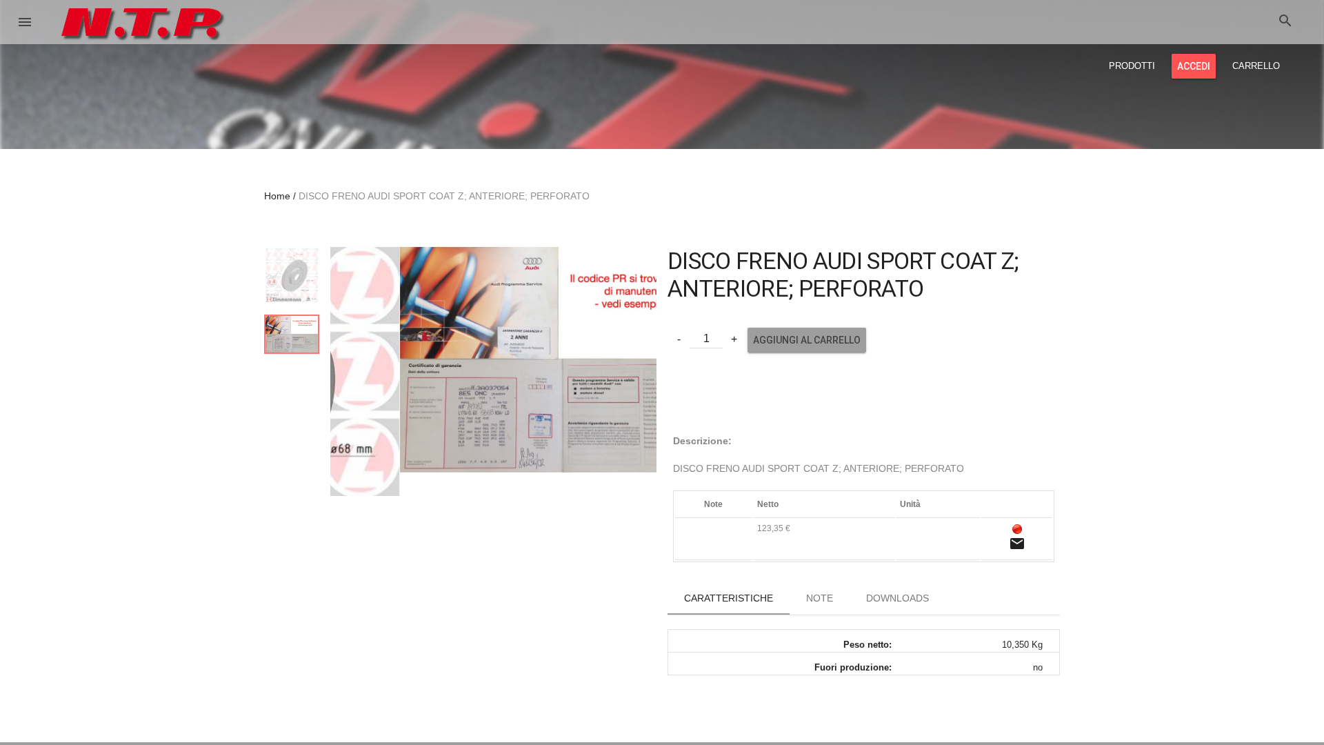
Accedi (1193, 66)
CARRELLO (1256, 66)
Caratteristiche (728, 598)
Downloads (897, 598)
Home (277, 195)
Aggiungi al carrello (807, 340)
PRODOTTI (1132, 66)
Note (819, 598)
